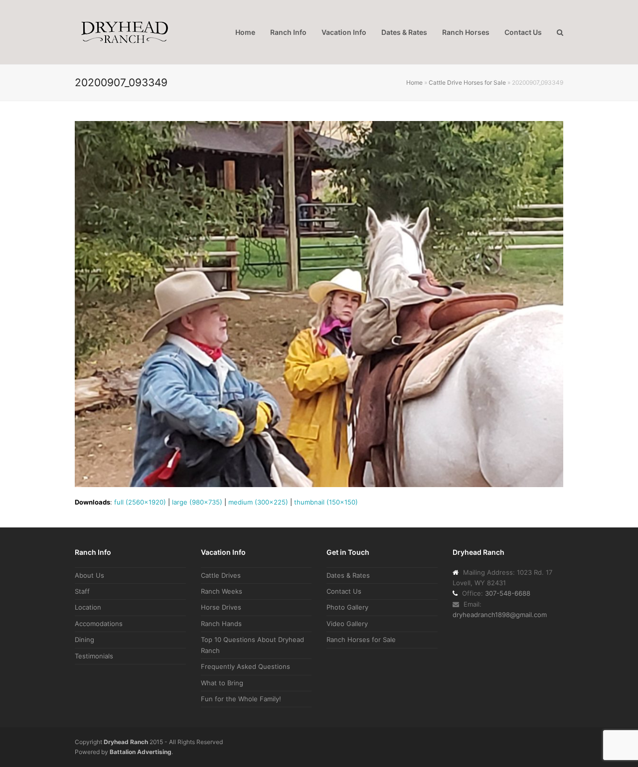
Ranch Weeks (221, 591)
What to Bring (222, 683)
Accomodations (99, 624)
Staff (82, 591)
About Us (89, 575)
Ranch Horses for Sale (361, 639)
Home (414, 82)
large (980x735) (197, 502)
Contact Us (343, 591)
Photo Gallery (347, 607)
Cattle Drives (221, 575)
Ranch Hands (221, 624)
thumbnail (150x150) (326, 502)
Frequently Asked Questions (245, 666)
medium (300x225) (258, 502)
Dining (84, 639)
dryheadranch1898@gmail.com (500, 615)
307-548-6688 (507, 593)
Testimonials (94, 656)
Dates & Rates (348, 575)
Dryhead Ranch (126, 742)
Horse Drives (221, 607)
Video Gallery (347, 624)
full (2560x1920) (140, 502)
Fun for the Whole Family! (241, 699)
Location (88, 607)
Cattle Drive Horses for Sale (467, 82)
